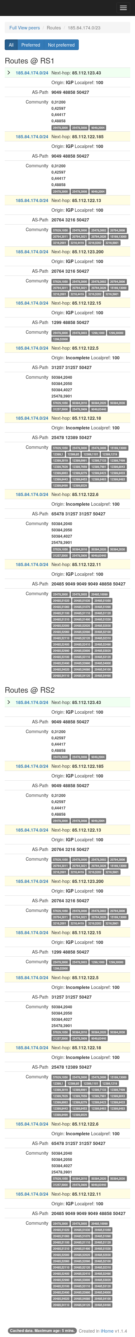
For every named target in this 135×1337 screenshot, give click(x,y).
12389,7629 (60, 466)
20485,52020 (82, 625)
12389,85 (73, 454)
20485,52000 (61, 625)
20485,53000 (82, 650)
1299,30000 (116, 333)
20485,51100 (61, 613)
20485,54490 (102, 675)
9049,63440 (98, 409)
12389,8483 (117, 479)
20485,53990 (82, 663)
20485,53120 (102, 657)
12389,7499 (117, 460)
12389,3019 (60, 460)
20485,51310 (61, 619)
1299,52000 (60, 339)
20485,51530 (102, 619)
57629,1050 (60, 230)
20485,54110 (61, 675)
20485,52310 (102, 638)
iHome (107, 1331)
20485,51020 (61, 600)
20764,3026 (98, 236)
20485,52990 (61, 650)
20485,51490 (82, 619)
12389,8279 (79, 473)
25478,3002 (98, 230)
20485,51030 (82, 600)
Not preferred (61, 45)
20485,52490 (102, 644)
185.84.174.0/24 (32, 72)
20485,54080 (82, 669)
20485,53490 (61, 663)
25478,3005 (79, 594)
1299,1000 (98, 333)
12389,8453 (79, 479)
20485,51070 (82, 607)
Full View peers (24, 27)
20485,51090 (102, 607)
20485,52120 (82, 638)
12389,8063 (60, 473)
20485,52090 (82, 632)
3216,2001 (59, 243)
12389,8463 (98, 479)
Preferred (30, 45)
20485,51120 (102, 613)
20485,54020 (61, 669)
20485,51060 (61, 607)
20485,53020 (102, 650)
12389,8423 (98, 473)
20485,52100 (102, 632)
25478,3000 (60, 127)
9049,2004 (98, 127)
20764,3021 (79, 236)
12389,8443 (60, 479)
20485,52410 (82, 644)
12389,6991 (79, 460)
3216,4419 (77, 243)
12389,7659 (79, 466)
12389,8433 (117, 473)
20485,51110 (82, 613)
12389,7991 (98, 466)
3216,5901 (112, 243)
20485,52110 (61, 638)
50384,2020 (98, 403)
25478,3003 (79, 333)
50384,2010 (79, 403)
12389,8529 (79, 485)
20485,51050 (102, 600)
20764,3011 (60, 236)
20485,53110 (82, 657)
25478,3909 (79, 409)
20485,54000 (102, 663)
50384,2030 (117, 403)
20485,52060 (61, 632)
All (11, 45)
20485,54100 (102, 669)
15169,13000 (118, 236)
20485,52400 (61, 644)
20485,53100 (61, 657)
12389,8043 (117, 466)
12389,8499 (60, 485)
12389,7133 (98, 460)
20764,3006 (117, 230)
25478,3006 (98, 448)
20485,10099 (99, 594)
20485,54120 (82, 675)
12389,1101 (91, 454)
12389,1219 (109, 454)
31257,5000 (60, 409)
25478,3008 (79, 127)
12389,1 (58, 454)
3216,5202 (94, 243)
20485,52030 (102, 625)
